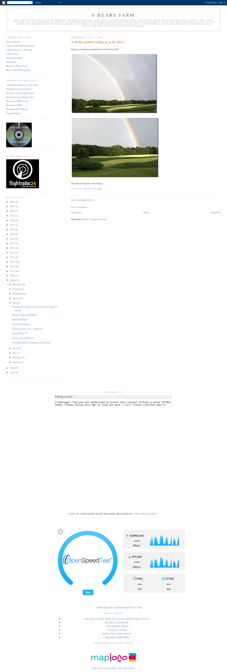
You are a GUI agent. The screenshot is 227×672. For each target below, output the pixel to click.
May (15, 352)
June (15, 348)
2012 (12, 266)
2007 (12, 372)
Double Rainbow (117, 622)
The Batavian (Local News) (19, 88)
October (17, 288)
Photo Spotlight (19, 319)
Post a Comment (79, 207)
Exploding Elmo (117, 626)
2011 (12, 271)
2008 (12, 367)
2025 (12, 206)
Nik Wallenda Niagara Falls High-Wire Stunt (117, 618)
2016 (12, 247)
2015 (12, 252)
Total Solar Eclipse (21, 324)
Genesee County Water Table (20, 97)
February (17, 357)
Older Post (216, 212)
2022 (12, 220)
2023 (12, 215)
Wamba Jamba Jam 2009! (24, 314)
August (16, 298)
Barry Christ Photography (18, 70)
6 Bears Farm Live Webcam (19, 49)
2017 (12, 243)
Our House (11, 61)
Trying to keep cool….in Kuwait (27, 328)
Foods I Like (12, 53)
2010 (12, 275)
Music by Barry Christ (16, 65)
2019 (12, 234)
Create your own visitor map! (113, 668)
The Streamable (145, 513)
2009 (12, 280)
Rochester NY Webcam (17, 109)
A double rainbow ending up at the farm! (31, 342)
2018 (12, 238)
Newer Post (76, 212)
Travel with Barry (14, 57)
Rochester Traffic (14, 105)
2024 (12, 211)
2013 (12, 261)
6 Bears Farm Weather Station (20, 45)
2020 (12, 229)
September (18, 293)
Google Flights (13, 113)
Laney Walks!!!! (19, 333)
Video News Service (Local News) (22, 84)
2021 (12, 224)
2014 (12, 257)
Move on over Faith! (117, 633)
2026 (12, 201)
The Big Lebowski (117, 637)
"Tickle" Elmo (117, 630)
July (15, 302)
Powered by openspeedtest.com (119, 607)
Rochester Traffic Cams (17, 101)
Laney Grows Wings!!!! (23, 337)
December (18, 284)
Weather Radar (13, 41)
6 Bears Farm (113, 15)
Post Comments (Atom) (95, 219)
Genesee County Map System (20, 93)
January (17, 362)
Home (146, 212)
